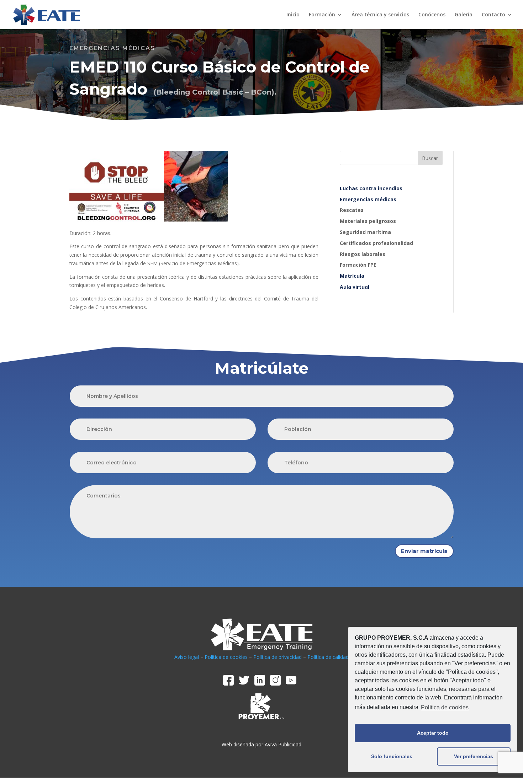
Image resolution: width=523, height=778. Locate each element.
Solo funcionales (391, 756)
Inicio (293, 15)
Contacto (493, 15)
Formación (322, 15)
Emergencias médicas (368, 199)
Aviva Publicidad (283, 744)
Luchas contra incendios (371, 188)
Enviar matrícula (424, 551)
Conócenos (431, 15)
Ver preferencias (473, 756)
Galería (463, 15)
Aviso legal (186, 657)
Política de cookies (445, 707)
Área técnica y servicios (380, 15)
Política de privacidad (277, 657)
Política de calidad (328, 657)
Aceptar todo (433, 733)
